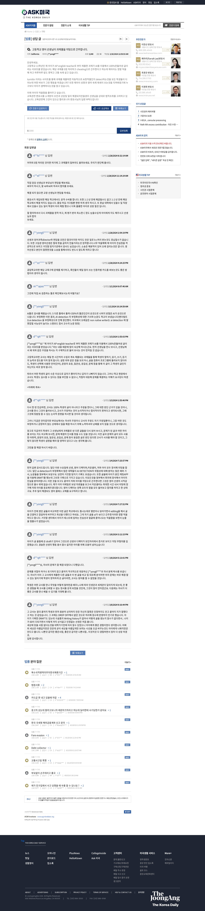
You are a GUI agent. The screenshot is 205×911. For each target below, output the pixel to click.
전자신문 (168, 859)
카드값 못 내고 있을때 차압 (44, 697)
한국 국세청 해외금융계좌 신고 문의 (48, 722)
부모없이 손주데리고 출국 (43, 773)
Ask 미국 (95, 858)
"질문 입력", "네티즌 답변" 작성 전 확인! (156, 160)
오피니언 (51, 853)
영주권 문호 (145, 186)
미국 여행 (144, 866)
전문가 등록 (174, 25)
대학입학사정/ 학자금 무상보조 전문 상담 (37, 820)
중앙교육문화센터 (147, 873)
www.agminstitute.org (45, 816)
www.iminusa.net (147, 95)
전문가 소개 (66, 25)
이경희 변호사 (148, 86)
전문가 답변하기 (39, 108)
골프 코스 (144, 870)
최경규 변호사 (148, 72)
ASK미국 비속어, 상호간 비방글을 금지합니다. (159, 151)
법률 (37, 31)
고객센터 (118, 853)
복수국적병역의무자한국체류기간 (47, 672)
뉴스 (27, 853)
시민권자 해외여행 (147, 111)
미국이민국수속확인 (149, 182)
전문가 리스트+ (176, 39)
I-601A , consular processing (153, 120)
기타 (43, 31)
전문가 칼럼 (48, 25)
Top (22, 840)
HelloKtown (126, 2)
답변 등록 (124, 130)
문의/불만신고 (119, 859)
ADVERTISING (43, 892)
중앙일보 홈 (114, 2)
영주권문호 (144, 859)
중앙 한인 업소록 (146, 863)
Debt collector (38, 747)
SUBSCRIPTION (61, 892)
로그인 (168, 2)
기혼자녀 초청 (146, 115)
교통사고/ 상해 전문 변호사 (152, 47)
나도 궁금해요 (103, 108)
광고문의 (117, 881)
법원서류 (35, 685)
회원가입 (179, 2)
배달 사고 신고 (119, 873)
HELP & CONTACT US (123, 892)
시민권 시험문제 (147, 189)
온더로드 (51, 858)
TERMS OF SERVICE (101, 892)
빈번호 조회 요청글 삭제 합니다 (153, 156)
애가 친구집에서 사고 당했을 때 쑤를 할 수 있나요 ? (55, 785)
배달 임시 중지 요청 (121, 877)
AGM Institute (30, 816)
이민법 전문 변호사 (149, 75)
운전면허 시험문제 (148, 193)
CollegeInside (98, 853)
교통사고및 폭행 (39, 760)
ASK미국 (137, 2)
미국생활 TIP (84, 25)
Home (29, 31)
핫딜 (150, 2)
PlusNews (74, 853)
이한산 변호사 (148, 44)
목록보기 (122, 108)
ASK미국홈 (30, 25)
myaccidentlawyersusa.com (152, 67)
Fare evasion (37, 735)
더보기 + (128, 662)
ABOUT (28, 892)
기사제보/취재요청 (121, 863)
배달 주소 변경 (119, 870)
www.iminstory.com (148, 81)
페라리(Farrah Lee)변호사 (153, 58)
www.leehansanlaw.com (150, 53)
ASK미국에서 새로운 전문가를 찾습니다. (156, 147)
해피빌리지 (169, 863)
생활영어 (29, 863)
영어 (144, 2)
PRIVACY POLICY (80, 892)
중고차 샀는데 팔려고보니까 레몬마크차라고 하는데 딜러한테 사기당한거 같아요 (68, 710)
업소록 (156, 2)
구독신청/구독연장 (121, 866)
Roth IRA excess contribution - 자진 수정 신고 (160, 124)
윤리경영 (141, 892)
